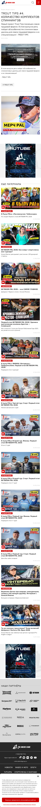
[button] (38, 776)
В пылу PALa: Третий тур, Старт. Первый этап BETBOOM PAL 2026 (20, 404)
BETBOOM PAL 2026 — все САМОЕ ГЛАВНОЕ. (19, 289)
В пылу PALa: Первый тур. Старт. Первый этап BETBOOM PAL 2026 (18, 555)
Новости (9, 767)
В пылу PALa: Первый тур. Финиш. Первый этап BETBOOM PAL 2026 (19, 517)
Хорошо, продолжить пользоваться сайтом (20, 800)
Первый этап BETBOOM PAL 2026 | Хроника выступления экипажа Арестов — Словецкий (19, 324)
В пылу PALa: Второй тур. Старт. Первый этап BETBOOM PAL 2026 (20, 479)
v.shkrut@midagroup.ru (20, 761)
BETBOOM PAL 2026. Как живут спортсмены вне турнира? (20, 250)
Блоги (33, 767)
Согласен (20, 60)
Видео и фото (10, 9)
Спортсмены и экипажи (25, 772)
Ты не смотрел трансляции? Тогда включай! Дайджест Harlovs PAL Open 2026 (20, 629)
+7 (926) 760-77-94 (20, 754)
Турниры (8, 772)
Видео (3, 9)
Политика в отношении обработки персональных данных (19, 804)
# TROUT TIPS (8, 85)
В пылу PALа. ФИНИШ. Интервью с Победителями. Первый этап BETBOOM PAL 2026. (19, 365)
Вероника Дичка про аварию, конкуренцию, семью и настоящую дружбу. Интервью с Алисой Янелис (20, 593)
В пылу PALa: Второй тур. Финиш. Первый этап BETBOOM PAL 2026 (19, 441)
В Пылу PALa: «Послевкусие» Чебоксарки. (19, 214)
